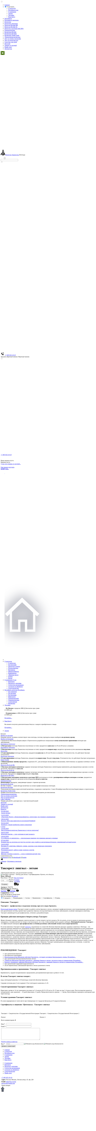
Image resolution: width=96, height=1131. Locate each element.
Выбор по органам (7, 735)
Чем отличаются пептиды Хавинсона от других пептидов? (20, 829)
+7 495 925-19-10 (10, 355)
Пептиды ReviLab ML (8, 765)
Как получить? (19, 878)
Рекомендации (17, 898)
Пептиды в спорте (14, 666)
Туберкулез (42, 960)
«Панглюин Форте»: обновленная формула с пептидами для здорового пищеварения (28, 816)
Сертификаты (47, 898)
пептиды (28, 927)
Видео (10, 678)
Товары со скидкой (10, 45)
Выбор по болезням (7, 739)
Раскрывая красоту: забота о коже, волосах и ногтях (17, 849)
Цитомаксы (8, 18)
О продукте (6, 898)
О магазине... (11, 7)
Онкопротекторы (13, 700)
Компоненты (12, 673)
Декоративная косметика (12, 37)
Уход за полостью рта (11, 40)
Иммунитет (12, 696)
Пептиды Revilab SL (11, 27)
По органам (12, 693)
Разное (10, 676)
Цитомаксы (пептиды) (8, 744)
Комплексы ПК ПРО (7, 775)
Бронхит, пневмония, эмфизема (43, 962)
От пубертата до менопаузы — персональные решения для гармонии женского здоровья (29, 837)
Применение (36, 898)
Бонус (8, 721)
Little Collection (5, 799)
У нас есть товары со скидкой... (11, 464)
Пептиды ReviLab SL (7, 770)
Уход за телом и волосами (12, 38)
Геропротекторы (9, 30)
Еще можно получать (7, 468)
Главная (7, 5)
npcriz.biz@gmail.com (8, 1083)
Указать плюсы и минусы (9, 1041)
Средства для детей (10, 42)
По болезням (12, 665)
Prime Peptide (5, 760)
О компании (12, 12)
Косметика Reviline (10, 33)
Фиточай (7, 44)
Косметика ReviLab (7, 784)
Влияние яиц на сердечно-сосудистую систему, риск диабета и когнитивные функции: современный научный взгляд (38, 841)
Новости (3, 809)
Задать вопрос (5, 1085)
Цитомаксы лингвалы (11, 20)
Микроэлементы (13, 671)
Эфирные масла (13, 675)
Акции (10, 13)
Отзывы (57, 898)
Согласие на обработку (15, 686)
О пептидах (12, 8)
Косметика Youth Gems (11, 35)
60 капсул (15, 896)
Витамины (11, 670)
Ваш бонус (11, 17)
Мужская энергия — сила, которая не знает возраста (17, 833)
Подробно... (8, 718)
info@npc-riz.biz (11, 1081)
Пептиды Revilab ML (11, 25)
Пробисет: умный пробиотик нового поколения (16, 823)
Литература (8, 49)
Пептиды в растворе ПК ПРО (14, 28)
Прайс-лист (8, 47)
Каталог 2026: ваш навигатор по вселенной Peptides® (18, 820)
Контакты (11, 681)
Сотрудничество (13, 688)
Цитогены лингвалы (11, 23)
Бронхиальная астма (40, 957)
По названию (12, 691)
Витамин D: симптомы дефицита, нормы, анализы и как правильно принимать (26, 845)
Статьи (3, 826)
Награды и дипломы (14, 683)
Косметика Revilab (10, 32)
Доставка (11, 15)
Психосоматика (13, 668)
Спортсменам (12, 702)
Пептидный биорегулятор (9, 909)
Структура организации (16, 685)
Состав (27, 898)
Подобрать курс (13, 10)
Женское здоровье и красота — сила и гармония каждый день (20, 853)
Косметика (11, 703)
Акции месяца (5, 812)
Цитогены (7, 22)
